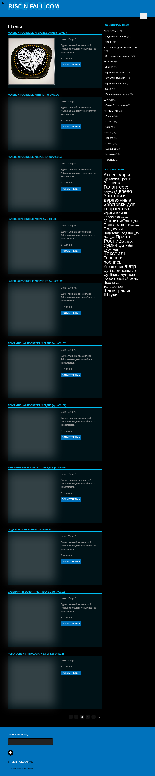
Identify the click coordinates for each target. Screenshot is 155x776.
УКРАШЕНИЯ (111, 110)
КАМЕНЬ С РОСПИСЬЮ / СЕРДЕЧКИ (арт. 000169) (35, 157)
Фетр (130, 266)
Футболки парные (115, 83)
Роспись (114, 241)
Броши (109, 116)
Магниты (110, 154)
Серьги (109, 127)
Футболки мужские (115, 78)
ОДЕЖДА (108, 67)
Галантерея (117, 187)
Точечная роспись (114, 260)
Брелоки (111, 179)
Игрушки (110, 213)
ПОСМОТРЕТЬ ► (71, 64)
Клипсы (109, 121)
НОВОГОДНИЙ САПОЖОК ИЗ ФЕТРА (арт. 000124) (36, 654)
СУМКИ (108, 99)
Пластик (133, 225)
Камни (108, 143)
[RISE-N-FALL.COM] (33, 8)
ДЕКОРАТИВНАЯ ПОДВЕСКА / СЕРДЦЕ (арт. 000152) (37, 405)
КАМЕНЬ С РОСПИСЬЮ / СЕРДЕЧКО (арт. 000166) (35, 281)
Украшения (114, 266)
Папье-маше (116, 224)
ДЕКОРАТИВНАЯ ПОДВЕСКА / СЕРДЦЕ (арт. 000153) (37, 343)
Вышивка (113, 182)
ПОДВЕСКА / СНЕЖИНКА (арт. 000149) (29, 529)
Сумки (110, 245)
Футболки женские (115, 72)
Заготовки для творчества (119, 206)
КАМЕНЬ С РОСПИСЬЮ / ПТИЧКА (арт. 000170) (34, 95)
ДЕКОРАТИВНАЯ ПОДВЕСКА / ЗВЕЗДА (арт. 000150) (37, 467)
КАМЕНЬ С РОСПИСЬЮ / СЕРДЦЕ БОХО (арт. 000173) (37, 32)
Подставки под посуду (117, 94)
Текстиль (110, 159)
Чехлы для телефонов (113, 284)
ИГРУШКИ (109, 61)
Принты (124, 236)
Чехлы (108, 42)
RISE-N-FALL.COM (19, 762)
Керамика (110, 149)
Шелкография (117, 290)
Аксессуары (117, 174)
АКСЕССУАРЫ (111, 31)
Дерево (109, 138)
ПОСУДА (108, 89)
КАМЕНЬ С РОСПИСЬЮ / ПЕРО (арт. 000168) (32, 219)
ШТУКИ (108, 132)
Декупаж (109, 192)
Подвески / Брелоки (115, 36)
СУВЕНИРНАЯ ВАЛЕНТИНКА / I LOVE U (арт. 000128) (37, 591)
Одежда (130, 221)
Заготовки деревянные (117, 56)
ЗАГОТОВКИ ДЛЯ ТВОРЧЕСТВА (121, 47)
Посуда (109, 237)
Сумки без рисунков (116, 105)
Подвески (113, 228)
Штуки (111, 294)
